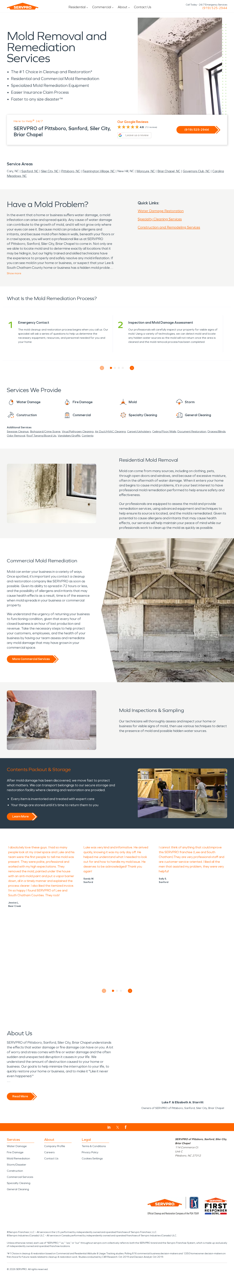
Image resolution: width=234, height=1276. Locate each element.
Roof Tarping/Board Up (41, 435)
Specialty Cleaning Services (160, 219)
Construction (15, 1170)
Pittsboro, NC (70, 171)
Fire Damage (15, 1152)
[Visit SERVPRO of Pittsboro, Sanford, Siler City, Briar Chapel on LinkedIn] (109, 1127)
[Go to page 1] (111, 368)
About (122, 7)
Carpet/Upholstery (139, 431)
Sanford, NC (30, 171)
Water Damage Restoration (161, 211)
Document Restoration (191, 431)
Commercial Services (20, 1177)
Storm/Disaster (16, 1164)
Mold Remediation (18, 1158)
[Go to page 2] (115, 368)
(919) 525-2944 (214, 8)
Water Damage (17, 1146)
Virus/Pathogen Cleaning (78, 431)
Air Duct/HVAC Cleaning (110, 431)
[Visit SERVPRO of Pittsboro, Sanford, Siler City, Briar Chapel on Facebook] (126, 1127)
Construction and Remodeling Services (169, 227)
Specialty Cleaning (18, 1183)
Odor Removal (16, 435)
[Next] (132, 368)
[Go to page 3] (119, 368)
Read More (20, 1096)
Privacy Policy (90, 1152)
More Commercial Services (31, 659)
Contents (87, 435)
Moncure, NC (146, 171)
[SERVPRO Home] (22, 6)
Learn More (20, 816)
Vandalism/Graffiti (69, 435)
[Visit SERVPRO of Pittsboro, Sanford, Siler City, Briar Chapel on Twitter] (117, 1127)
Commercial (101, 7)
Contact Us (142, 7)
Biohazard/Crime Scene (45, 431)
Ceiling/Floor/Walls (164, 431)
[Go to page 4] (123, 368)
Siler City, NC (50, 171)
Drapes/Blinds (216, 431)
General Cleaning (18, 1189)
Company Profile (54, 1146)
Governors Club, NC (196, 171)
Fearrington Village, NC (99, 171)
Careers (49, 1152)
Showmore (14, 273)
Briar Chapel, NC (168, 171)
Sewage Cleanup (18, 431)
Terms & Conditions (94, 1146)
